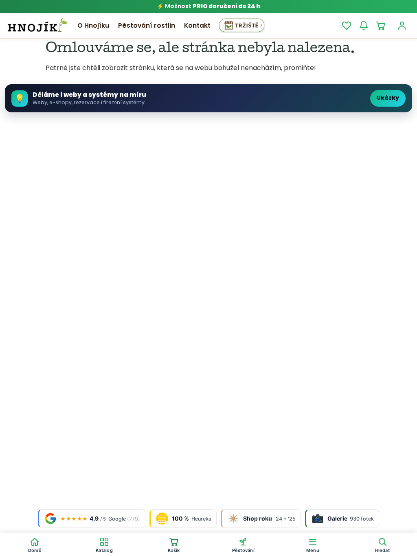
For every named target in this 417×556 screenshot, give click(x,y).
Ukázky (388, 98)
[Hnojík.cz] (37, 26)
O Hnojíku (93, 25)
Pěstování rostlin (146, 25)
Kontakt (197, 25)
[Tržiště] (242, 25)
